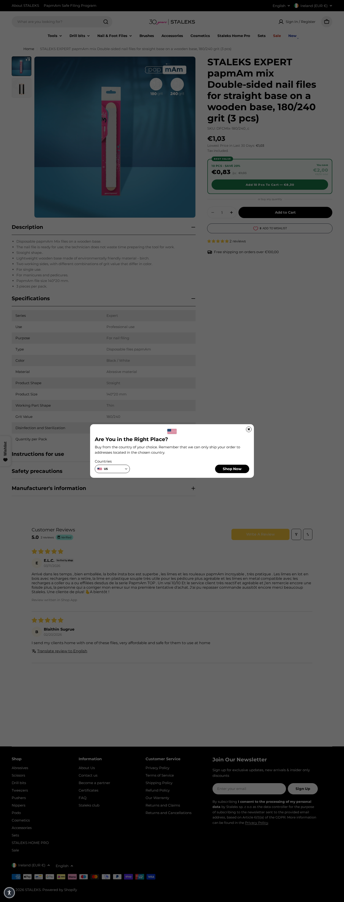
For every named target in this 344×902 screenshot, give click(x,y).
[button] (9, 892)
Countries (103, 461)
